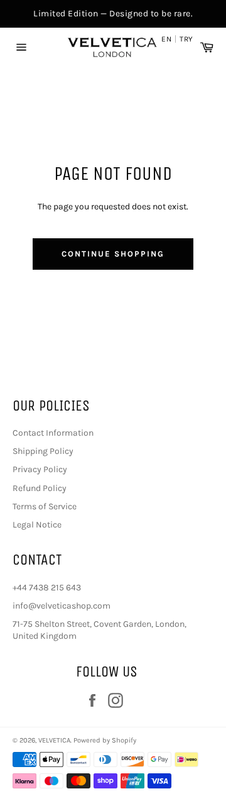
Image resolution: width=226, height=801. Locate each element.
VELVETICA (54, 740)
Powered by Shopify (104, 740)
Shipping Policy (43, 451)
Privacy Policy (40, 469)
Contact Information (53, 433)
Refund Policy (40, 488)
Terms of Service (45, 506)
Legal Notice (37, 524)
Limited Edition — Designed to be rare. (113, 13)
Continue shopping (113, 253)
